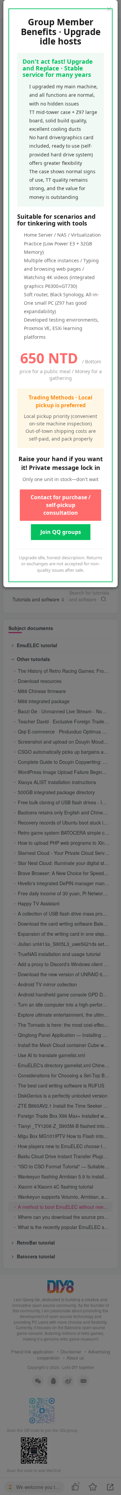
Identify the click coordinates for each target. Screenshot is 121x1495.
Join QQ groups (60, 532)
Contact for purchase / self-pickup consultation (61, 505)
